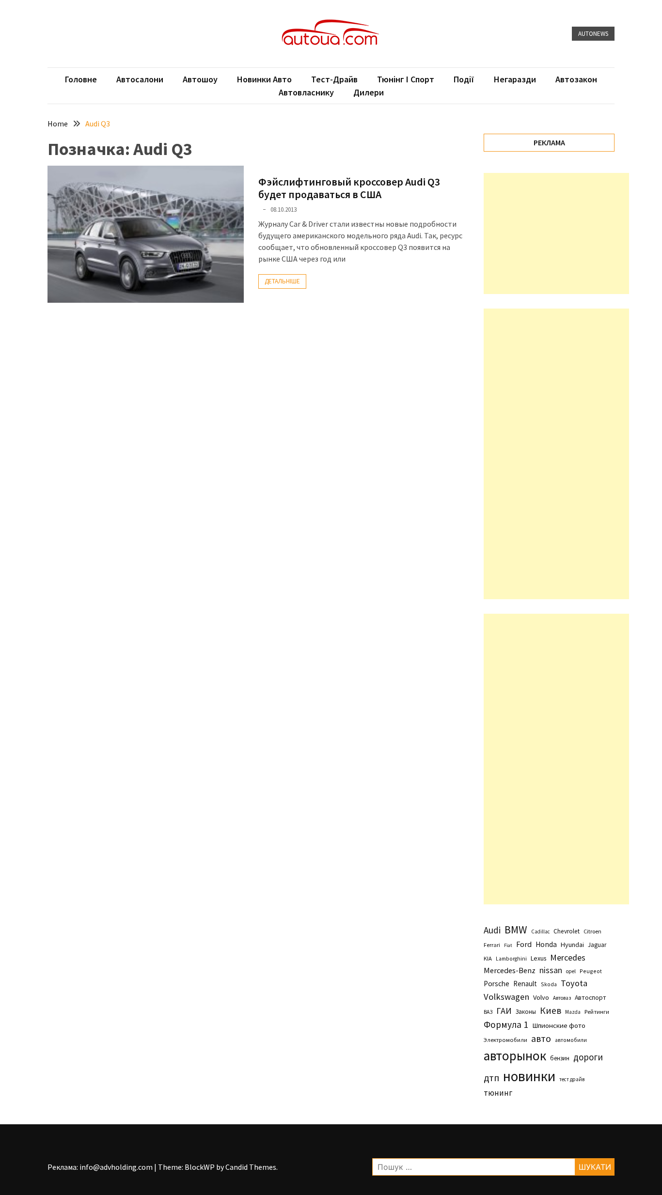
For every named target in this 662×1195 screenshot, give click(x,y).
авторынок (515, 1055)
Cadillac (540, 931)
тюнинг (498, 1092)
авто (541, 1038)
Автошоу (200, 79)
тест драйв (571, 1079)
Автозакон (576, 79)
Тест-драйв (334, 79)
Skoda (549, 984)
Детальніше (282, 281)
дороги (588, 1057)
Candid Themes (250, 1167)
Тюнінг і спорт (405, 79)
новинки (529, 1076)
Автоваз (562, 997)
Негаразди (515, 79)
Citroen (592, 931)
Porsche (496, 983)
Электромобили (505, 1039)
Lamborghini (511, 958)
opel (571, 971)
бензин (559, 1058)
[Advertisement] (556, 233)
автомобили (571, 1040)
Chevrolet (566, 931)
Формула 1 (506, 1024)
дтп (491, 1077)
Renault (525, 983)
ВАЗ (488, 1012)
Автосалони (139, 79)
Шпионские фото (558, 1025)
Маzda (573, 1012)
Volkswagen (506, 996)
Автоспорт (590, 997)
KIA (488, 958)
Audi (492, 930)
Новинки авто (264, 79)
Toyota (574, 983)
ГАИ (504, 1010)
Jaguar (597, 945)
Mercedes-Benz (510, 970)
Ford (524, 944)
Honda (546, 944)
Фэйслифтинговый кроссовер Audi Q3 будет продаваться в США (349, 188)
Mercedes (567, 957)
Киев (550, 1010)
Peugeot (591, 971)
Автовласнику (306, 92)
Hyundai (572, 944)
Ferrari (492, 944)
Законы (526, 1011)
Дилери (368, 92)
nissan (550, 970)
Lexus (538, 958)
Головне (81, 79)
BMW (515, 929)
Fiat (508, 945)
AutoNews (593, 34)
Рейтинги (596, 1011)
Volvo (541, 997)
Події (464, 79)
